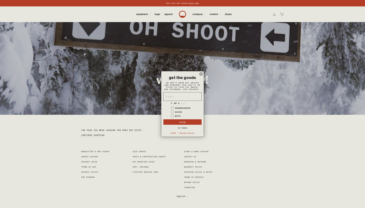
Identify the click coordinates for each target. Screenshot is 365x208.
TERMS (173, 133)
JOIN (182, 122)
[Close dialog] (201, 74)
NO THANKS (182, 128)
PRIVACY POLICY (186, 133)
